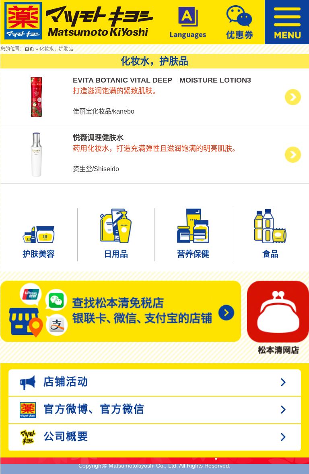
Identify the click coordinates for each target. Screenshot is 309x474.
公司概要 (64, 436)
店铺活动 (64, 381)
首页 (29, 49)
